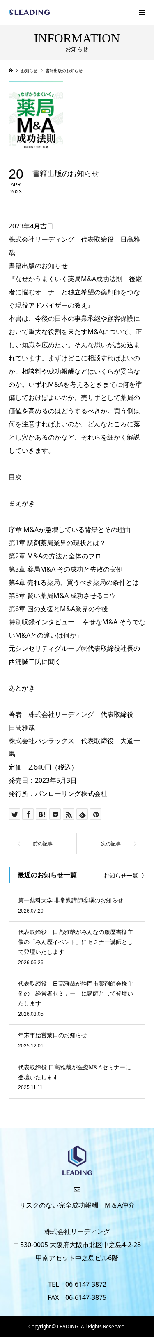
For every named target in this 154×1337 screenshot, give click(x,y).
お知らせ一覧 (120, 875)
